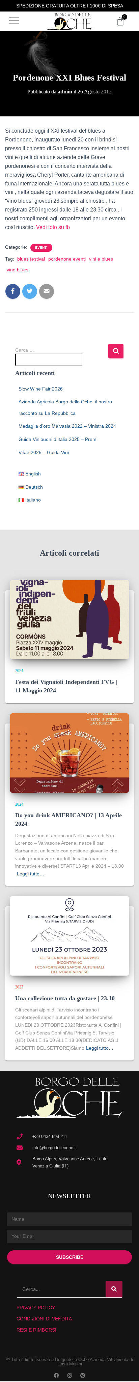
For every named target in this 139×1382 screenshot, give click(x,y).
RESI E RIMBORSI (36, 1330)
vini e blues (101, 259)
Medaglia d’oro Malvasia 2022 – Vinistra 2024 (67, 426)
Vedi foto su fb (53, 227)
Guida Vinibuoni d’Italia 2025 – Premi (58, 439)
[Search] (114, 1289)
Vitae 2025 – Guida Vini (44, 452)
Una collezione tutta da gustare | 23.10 (65, 998)
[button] (14, 21)
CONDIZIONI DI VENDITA (44, 1318)
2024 (19, 670)
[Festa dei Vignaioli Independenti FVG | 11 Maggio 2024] (69, 619)
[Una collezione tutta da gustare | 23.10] (69, 935)
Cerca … (24, 350)
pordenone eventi (67, 259)
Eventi (41, 247)
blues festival (31, 259)
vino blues (17, 269)
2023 (19, 987)
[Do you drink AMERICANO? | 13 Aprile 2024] (69, 752)
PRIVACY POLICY (36, 1307)
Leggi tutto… (30, 873)
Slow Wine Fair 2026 (41, 389)
